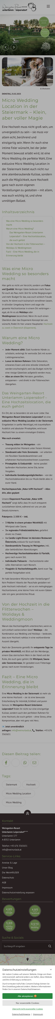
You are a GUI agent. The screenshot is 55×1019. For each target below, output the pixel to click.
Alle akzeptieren (25, 996)
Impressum (38, 1014)
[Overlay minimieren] (51, 969)
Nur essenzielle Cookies (27, 1003)
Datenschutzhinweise (21, 1014)
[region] (27, 982)
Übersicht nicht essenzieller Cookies (27, 1009)
